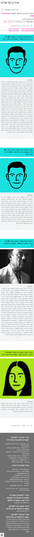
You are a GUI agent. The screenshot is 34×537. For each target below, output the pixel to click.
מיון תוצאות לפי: (28, 19)
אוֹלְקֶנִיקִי (26, 152)
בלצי (30, 243)
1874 (15, 152)
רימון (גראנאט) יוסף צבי (25, 37)
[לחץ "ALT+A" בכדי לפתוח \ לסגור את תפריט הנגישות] (2, 535)
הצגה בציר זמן (14, 29)
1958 (16, 39)
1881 (19, 243)
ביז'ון (30, 39)
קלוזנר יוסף (29, 150)
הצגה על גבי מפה (28, 29)
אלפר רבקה (29, 352)
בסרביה (25, 243)
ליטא (20, 152)
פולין (26, 39)
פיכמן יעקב (29, 241)
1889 (21, 39)
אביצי (30, 355)
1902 (20, 355)
